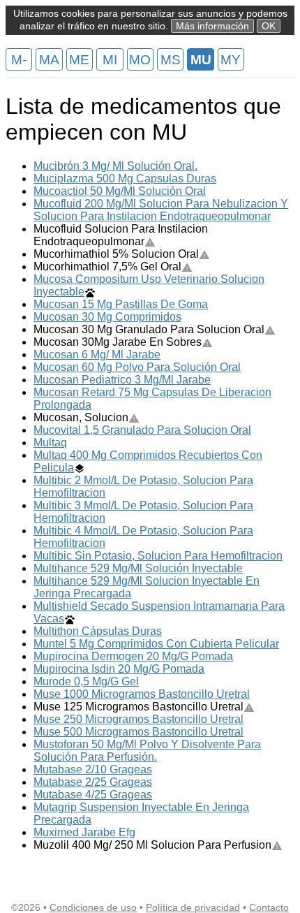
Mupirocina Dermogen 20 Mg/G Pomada (133, 656)
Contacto (269, 907)
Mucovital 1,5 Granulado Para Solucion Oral (142, 430)
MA (49, 59)
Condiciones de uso (93, 907)
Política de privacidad (193, 907)
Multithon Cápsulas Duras (97, 631)
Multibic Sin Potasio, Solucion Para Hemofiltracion (158, 556)
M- (19, 59)
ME (79, 59)
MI (110, 59)
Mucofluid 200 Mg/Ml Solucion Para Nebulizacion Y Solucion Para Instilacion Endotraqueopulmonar (160, 210)
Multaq (50, 442)
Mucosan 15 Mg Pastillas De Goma (120, 304)
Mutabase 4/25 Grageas (92, 795)
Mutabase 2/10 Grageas (92, 769)
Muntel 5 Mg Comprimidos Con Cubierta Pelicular (156, 644)
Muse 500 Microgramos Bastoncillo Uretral (138, 732)
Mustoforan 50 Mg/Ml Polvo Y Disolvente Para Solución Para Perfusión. (147, 750)
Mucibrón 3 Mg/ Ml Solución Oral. (115, 166)
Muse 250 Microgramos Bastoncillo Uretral (138, 719)
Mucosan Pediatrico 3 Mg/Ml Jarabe (122, 380)
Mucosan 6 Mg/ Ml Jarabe (96, 354)
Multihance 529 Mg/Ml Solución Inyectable (138, 568)
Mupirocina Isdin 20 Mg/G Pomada (118, 669)
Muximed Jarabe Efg (84, 832)
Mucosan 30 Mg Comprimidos (107, 317)
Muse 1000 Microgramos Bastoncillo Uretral (141, 694)
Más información (212, 25)
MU (200, 59)
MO (140, 59)
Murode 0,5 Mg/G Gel (86, 681)
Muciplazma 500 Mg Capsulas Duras (124, 178)
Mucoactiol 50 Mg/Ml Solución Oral (119, 191)
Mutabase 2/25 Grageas (92, 782)
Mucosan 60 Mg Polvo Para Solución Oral (137, 367)
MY (230, 59)
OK (269, 25)
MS (170, 59)
